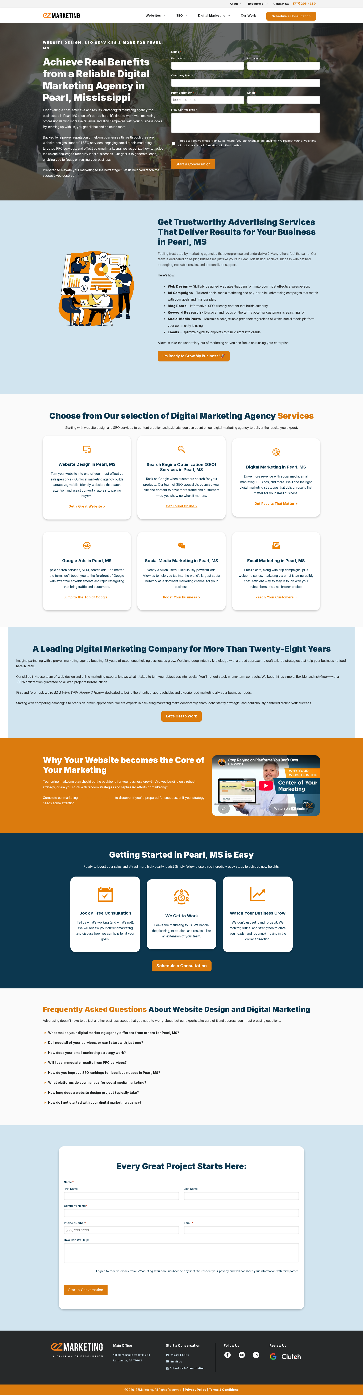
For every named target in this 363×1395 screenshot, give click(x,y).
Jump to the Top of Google (85, 597)
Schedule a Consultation (291, 16)
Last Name (254, 58)
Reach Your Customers (274, 597)
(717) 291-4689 (304, 3)
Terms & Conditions (224, 1389)
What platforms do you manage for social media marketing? (97, 1083)
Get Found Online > (181, 506)
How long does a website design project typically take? (93, 1093)
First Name (178, 58)
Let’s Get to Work (181, 716)
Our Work (248, 15)
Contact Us (281, 3)
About (234, 3)
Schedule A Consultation (187, 1368)
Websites (153, 15)
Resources (255, 3)
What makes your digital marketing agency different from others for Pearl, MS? (113, 1033)
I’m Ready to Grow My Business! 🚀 (193, 356)
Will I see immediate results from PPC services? (87, 1063)
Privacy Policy (195, 1389)
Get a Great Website (85, 506)
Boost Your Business (180, 597)
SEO (179, 15)
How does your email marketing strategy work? (87, 1053)
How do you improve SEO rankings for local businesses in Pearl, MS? (104, 1073)
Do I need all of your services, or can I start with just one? (95, 1043)
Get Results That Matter (274, 504)
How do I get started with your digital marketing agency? (95, 1102)
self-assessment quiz (96, 798)
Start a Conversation (193, 164)
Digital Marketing (211, 15)
